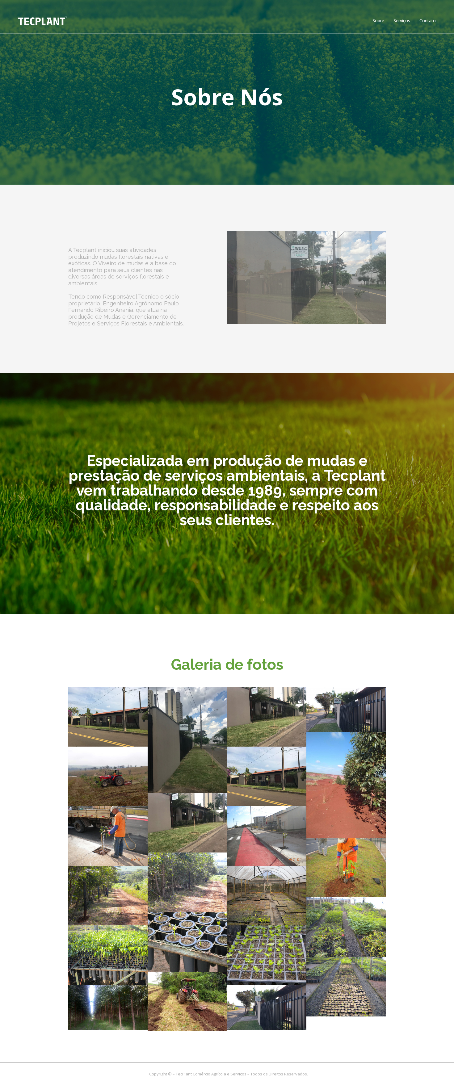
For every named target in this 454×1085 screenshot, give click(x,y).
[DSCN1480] (346, 927)
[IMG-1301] (187, 823)
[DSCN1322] (346, 986)
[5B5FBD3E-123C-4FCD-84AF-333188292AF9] (346, 709)
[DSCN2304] (346, 867)
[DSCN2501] (108, 836)
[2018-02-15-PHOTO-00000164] (187, 1001)
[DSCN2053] (187, 882)
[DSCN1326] (266, 955)
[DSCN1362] (108, 955)
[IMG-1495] (266, 776)
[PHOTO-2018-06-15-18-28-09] (108, 776)
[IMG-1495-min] (108, 717)
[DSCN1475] (187, 942)
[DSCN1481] (266, 895)
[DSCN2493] (266, 836)
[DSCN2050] (108, 895)
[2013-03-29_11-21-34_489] (108, 1007)
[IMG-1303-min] (187, 740)
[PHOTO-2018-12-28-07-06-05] (346, 785)
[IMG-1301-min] (266, 717)
